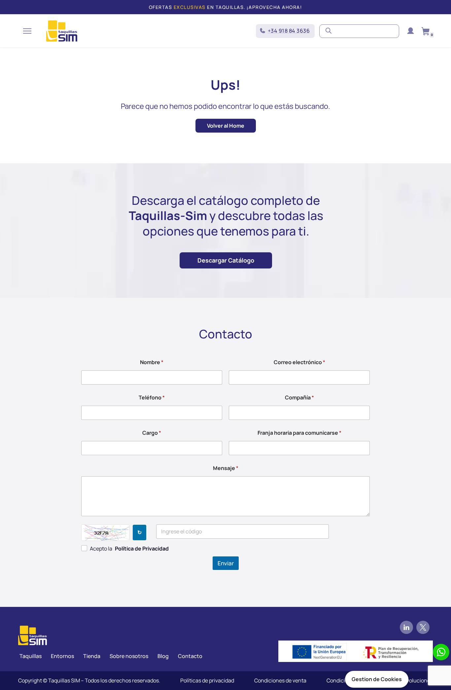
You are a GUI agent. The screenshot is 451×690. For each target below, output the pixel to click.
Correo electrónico (299, 362)
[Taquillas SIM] (61, 31)
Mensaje (225, 468)
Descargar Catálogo (225, 260)
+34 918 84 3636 (289, 30)
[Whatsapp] (441, 652)
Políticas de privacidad (207, 680)
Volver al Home (225, 125)
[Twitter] (423, 627)
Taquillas (30, 656)
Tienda (91, 656)
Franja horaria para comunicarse (299, 433)
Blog (163, 656)
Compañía (299, 397)
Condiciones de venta (280, 680)
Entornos (62, 656)
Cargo (151, 433)
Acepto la (129, 548)
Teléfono (152, 397)
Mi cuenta (410, 31)
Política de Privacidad (142, 548)
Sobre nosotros (129, 656)
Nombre (151, 362)
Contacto (190, 656)
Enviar (226, 563)
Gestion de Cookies (377, 679)
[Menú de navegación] (27, 31)
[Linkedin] (406, 627)
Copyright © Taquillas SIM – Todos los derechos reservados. (89, 680)
